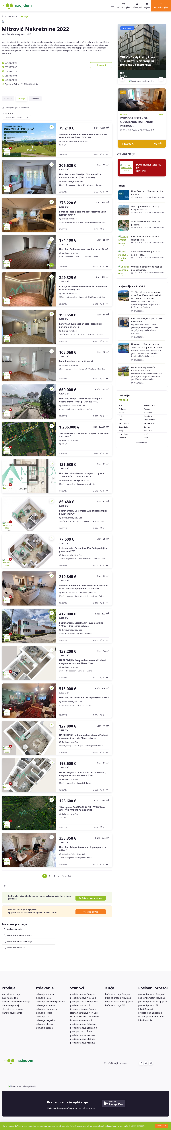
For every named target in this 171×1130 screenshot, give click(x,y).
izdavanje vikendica (45, 1005)
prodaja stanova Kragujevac (84, 1001)
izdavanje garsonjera (46, 1009)
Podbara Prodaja (14, 929)
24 (69, 876)
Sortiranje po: (9, 113)
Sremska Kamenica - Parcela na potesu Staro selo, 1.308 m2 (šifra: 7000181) (83, 136)
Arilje (121, 416)
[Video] (51, 265)
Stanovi (77, 988)
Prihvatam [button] (161, 1126)
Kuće (109, 988)
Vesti (121, 185)
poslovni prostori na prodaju (16, 1001)
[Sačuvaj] (51, 127)
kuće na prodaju (10, 997)
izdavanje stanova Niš (81, 1020)
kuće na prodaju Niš (115, 1005)
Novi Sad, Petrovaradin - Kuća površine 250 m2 (84, 697)
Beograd (122, 438)
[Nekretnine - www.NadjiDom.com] (36, 1060)
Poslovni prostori (153, 988)
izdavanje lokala (44, 1012)
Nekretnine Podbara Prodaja (19, 935)
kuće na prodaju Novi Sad (118, 997)
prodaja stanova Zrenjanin (83, 1027)
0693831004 (11, 79)
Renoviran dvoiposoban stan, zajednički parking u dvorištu (80, 325)
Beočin (146, 434)
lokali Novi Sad (145, 1020)
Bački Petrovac (149, 423)
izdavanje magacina (45, 1020)
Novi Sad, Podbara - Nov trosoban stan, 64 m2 (83, 249)
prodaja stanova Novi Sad (83, 997)
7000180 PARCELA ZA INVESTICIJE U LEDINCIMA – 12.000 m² (84, 435)
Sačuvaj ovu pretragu (92, 898)
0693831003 (11, 75)
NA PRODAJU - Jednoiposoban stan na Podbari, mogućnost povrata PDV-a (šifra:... (83, 736)
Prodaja (123, 399)
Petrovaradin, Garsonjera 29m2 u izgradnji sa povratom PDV (83, 550)
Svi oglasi (8, 98)
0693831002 (11, 67)
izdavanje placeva (44, 1024)
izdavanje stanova (45, 994)
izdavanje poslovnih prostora (50, 1001)
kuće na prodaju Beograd (117, 994)
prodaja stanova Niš (80, 1005)
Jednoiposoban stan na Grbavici (76, 361)
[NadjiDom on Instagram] (151, 1063)
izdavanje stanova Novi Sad (84, 1012)
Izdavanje (35, 98)
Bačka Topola (124, 423)
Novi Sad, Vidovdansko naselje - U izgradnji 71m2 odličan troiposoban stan (82, 475)
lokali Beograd (145, 1009)
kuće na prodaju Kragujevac (119, 1001)
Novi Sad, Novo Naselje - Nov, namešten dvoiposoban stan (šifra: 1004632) (80, 176)
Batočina (147, 427)
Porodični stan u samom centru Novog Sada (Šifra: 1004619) (82, 213)
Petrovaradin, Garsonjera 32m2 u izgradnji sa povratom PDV (83, 512)
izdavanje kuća (43, 997)
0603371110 (11, 71)
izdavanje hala (43, 1016)
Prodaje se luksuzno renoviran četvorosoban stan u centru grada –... (83, 288)
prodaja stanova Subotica (83, 1024)
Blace (146, 438)
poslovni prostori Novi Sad (151, 997)
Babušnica (148, 416)
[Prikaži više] (107, 154)
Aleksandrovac (149, 405)
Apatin (121, 412)
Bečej (121, 430)
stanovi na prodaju (11, 994)
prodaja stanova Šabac (81, 1031)
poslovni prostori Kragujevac (152, 1001)
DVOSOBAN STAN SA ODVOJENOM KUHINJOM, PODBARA (137, 121)
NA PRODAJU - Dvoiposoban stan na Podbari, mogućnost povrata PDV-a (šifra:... (82, 662)
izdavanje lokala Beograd (151, 1016)
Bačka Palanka (149, 420)
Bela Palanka (124, 434)
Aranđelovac (148, 412)
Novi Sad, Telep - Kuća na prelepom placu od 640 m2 (82, 849)
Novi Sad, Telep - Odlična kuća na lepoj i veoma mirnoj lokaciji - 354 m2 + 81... (80, 400)
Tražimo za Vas (90, 912)
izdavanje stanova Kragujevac (85, 1016)
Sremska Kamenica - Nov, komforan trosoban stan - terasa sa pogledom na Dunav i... (83, 587)
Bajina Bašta (123, 427)
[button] (161, 5)
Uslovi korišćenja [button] (138, 1126)
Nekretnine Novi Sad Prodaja (19, 941)
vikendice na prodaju (12, 1009)
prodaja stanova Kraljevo (82, 1042)
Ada (120, 405)
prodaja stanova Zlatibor (82, 1038)
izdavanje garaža (44, 1027)
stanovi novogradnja (12, 1012)
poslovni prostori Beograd (151, 994)
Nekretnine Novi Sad (16, 947)
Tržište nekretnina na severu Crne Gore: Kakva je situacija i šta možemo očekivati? (146, 295)
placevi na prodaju (11, 1005)
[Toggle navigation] (112, 6)
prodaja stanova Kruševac (83, 1035)
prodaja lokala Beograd (150, 1012)
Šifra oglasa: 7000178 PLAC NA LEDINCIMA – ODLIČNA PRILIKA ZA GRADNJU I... (82, 809)
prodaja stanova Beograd (82, 994)
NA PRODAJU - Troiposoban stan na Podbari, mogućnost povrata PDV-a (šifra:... (82, 774)
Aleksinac (122, 409)
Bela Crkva (148, 430)
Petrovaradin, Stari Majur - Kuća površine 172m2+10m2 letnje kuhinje (81, 624)
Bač (120, 420)
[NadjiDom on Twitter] (146, 1063)
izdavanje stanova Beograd (83, 1009)
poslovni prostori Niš (149, 1005)
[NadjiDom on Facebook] (141, 1063)
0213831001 (11, 62)
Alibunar (147, 409)
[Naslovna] (2, 16)
